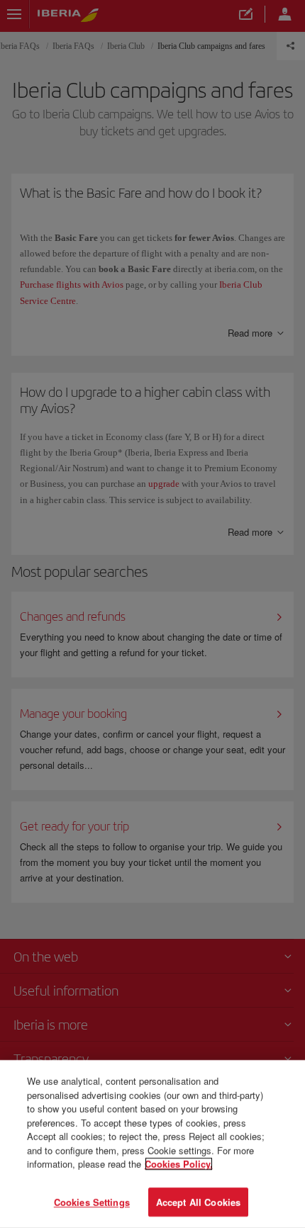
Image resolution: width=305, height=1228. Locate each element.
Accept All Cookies (198, 1201)
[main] (152, 1144)
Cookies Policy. (179, 1164)
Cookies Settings (92, 1201)
